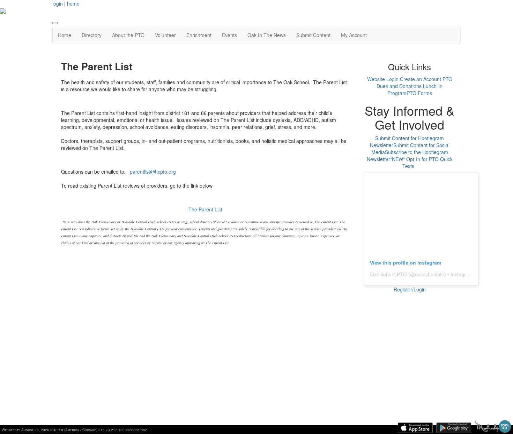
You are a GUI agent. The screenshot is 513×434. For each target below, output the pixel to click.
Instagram (404, 378)
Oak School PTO (388, 274)
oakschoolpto (429, 274)
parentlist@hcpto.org (153, 171)
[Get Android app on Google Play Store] (453, 427)
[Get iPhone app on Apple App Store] (415, 427)
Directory (92, 34)
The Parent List (205, 209)
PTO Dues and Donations (414, 82)
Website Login (383, 78)
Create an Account (420, 78)
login (57, 3)
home (73, 3)
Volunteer (165, 34)
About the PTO (128, 34)
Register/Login (410, 289)
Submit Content (313, 34)
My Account (354, 34)
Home (64, 34)
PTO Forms (419, 92)
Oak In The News (266, 34)
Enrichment (198, 34)
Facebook (404, 357)
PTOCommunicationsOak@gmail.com (306, 357)
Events (229, 34)
